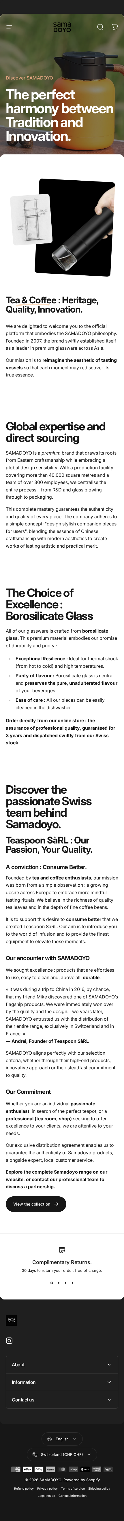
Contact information (73, 1496)
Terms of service (73, 1488)
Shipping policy (99, 1488)
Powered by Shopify (81, 1480)
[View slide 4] (72, 1283)
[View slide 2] (58, 1283)
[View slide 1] (51, 1283)
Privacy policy (47, 1488)
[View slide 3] (65, 1283)
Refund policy (24, 1488)
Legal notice (46, 1496)
